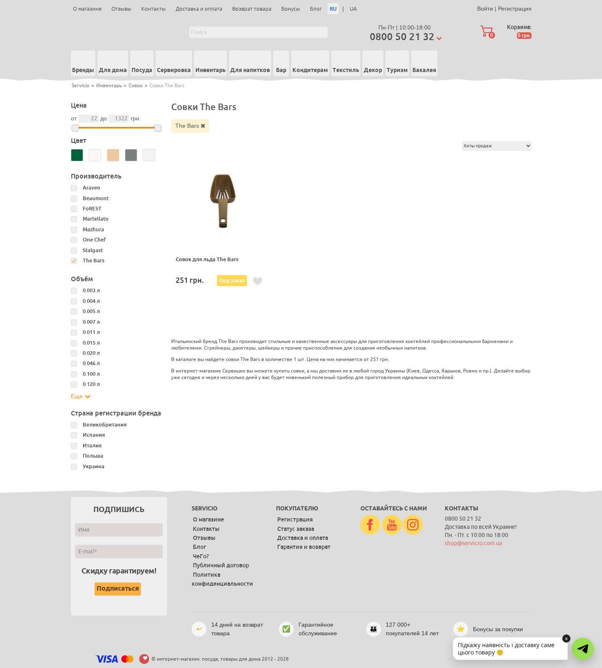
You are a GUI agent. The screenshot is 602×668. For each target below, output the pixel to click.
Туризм (397, 70)
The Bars (188, 125)
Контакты (153, 9)
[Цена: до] (157, 127)
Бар (281, 70)
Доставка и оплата (199, 9)
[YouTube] (392, 525)
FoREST (92, 208)
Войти (485, 8)
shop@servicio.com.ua (473, 543)
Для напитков (250, 70)
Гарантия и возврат (303, 547)
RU (333, 8)
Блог (316, 9)
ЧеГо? (201, 556)
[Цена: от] (75, 127)
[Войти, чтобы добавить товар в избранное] (257, 281)
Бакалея (424, 70)
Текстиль (346, 70)
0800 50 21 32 (402, 36)
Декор (373, 70)
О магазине (87, 9)
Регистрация (515, 8)
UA (353, 9)
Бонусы (290, 9)
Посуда (141, 70)
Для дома (113, 70)
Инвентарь (210, 70)
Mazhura (93, 229)
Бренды (83, 70)
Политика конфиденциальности (222, 579)
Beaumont (96, 198)
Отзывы (121, 9)
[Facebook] (370, 525)
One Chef (94, 239)
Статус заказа (295, 529)
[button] (583, 649)
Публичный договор (221, 565)
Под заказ (232, 280)
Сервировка (174, 70)
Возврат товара (252, 9)
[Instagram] (413, 525)
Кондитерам (310, 70)
